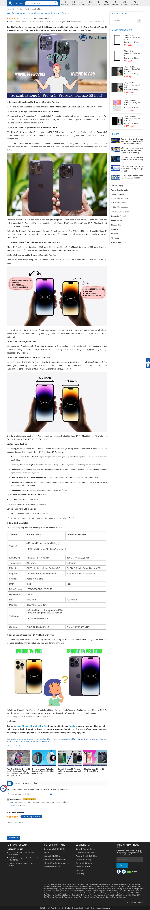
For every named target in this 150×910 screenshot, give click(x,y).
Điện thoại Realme (91, 884)
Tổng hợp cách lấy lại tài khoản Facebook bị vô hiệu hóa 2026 (132, 169)
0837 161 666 (13, 860)
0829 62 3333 (13, 865)
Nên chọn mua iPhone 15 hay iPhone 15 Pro (93, 770)
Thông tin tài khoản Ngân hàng (86, 856)
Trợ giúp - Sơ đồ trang (83, 860)
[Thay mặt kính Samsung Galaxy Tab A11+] (117, 45)
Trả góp (46, 852)
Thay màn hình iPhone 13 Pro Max (59, 895)
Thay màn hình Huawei (103, 897)
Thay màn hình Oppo (71, 897)
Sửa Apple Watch (112, 891)
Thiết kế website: (130, 903)
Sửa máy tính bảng (77, 891)
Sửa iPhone (107, 889)
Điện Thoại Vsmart (133, 884)
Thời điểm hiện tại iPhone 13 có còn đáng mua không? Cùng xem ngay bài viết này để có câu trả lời (18, 772)
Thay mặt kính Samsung (66, 889)
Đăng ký (122, 865)
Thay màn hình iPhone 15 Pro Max (108, 895)
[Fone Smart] (14, 3)
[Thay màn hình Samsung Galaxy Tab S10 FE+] (117, 126)
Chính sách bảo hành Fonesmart (54, 860)
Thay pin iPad (114, 893)
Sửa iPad (87, 891)
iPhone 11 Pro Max (95, 889)
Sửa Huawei (65, 891)
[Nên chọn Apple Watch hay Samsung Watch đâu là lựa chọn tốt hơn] (44, 758)
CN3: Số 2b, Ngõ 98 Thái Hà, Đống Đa (22, 863)
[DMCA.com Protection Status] (133, 872)
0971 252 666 (13, 854)
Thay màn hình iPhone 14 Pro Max (84, 895)
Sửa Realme (56, 891)
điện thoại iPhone (45, 741)
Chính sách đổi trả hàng (51, 856)
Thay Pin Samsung (81, 889)
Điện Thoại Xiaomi (78, 884)
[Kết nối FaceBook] (118, 871)
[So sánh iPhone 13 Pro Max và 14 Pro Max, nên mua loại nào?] (70, 758)
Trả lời (12, 805)
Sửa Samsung (117, 889)
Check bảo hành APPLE (51, 867)
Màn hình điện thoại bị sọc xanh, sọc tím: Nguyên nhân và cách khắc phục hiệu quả (132, 141)
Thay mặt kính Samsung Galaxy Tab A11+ (132, 37)
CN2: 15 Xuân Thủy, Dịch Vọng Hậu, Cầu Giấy (24, 858)
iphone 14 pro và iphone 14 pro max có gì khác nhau (85, 739)
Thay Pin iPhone (131, 886)
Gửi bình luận (13, 838)
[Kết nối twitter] (124, 871)
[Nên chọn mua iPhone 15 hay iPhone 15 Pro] (95, 758)
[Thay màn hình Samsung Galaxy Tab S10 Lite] (117, 111)
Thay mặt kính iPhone (117, 886)
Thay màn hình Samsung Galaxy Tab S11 (132, 85)
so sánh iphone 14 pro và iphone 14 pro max (26, 739)
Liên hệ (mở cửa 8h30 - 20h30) (54, 849)
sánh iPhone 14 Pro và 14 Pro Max (32, 726)
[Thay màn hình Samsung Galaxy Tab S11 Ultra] (117, 77)
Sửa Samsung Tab (98, 891)
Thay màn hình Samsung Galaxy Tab (56, 893)
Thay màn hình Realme (87, 897)
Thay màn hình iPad (134, 891)
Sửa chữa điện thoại (50, 884)
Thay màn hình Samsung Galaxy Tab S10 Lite (132, 103)
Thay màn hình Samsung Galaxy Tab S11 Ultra (132, 69)
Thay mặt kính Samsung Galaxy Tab (96, 893)
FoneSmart (73, 726)
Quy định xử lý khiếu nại (84, 863)
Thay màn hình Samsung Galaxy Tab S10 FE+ (132, 118)
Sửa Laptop (122, 891)
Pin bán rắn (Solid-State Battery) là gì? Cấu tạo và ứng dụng (132, 159)
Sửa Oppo (135, 889)
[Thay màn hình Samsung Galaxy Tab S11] (117, 93)
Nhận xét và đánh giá (15, 812)
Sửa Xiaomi (127, 889)
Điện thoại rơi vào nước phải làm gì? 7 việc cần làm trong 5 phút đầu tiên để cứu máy (132, 150)
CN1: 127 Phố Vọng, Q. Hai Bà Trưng (21, 852)
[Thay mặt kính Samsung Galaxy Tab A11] (117, 61)
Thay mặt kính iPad (76, 893)
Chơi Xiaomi (80, 870)
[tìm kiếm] (55, 3)
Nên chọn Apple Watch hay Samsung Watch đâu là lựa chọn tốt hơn (43, 771)
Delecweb (140, 903)
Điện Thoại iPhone (64, 884)
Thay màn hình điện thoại (52, 886)
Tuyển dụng (80, 874)
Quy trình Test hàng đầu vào (85, 849)
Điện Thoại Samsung (105, 884)
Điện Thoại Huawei (120, 884)
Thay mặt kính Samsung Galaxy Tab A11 (132, 53)
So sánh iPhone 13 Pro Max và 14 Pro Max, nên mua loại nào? (69, 771)
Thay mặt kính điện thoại (70, 886)
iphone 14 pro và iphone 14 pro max (54, 739)
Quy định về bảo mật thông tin (86, 852)
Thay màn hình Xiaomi (55, 897)
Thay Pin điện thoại (86, 886)
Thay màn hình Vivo (119, 897)
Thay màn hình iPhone (101, 886)
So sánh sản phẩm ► (83, 867)
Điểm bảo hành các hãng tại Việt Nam (56, 863)
